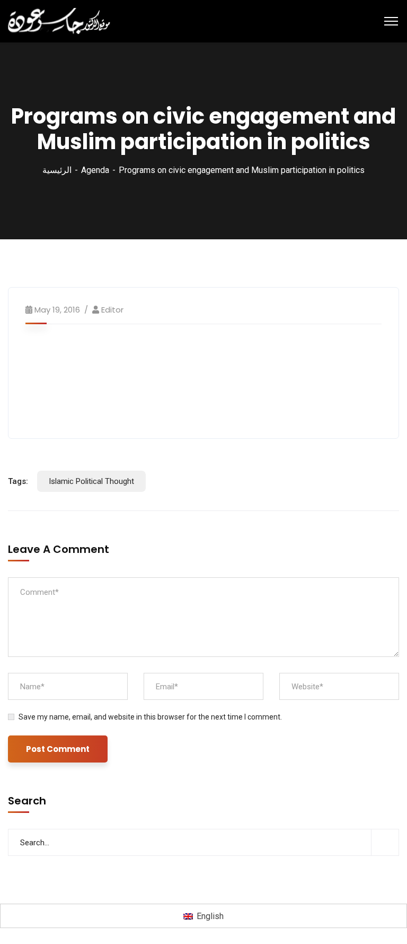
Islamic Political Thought (91, 481)
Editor (112, 309)
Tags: (18, 481)
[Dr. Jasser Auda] (60, 20)
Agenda (95, 170)
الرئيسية (57, 170)
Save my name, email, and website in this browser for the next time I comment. (150, 717)
